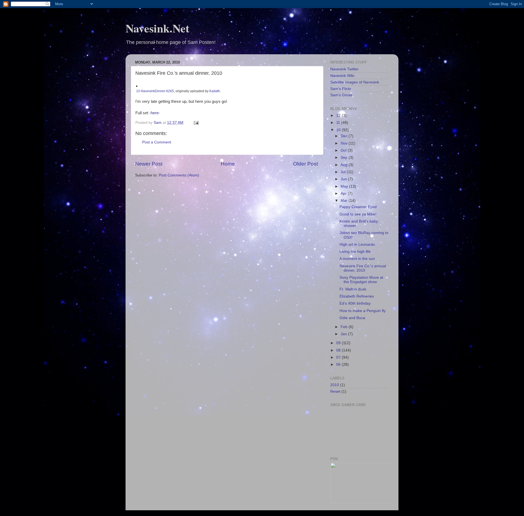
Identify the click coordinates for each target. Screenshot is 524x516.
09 (339, 343)
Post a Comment (156, 142)
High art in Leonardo (357, 244)
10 (339, 130)
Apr (344, 193)
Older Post (305, 164)
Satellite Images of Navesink (354, 82)
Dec (345, 136)
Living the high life (355, 252)
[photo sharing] (136, 85)
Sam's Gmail (341, 95)
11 (338, 123)
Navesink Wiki (342, 76)
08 (339, 350)
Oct (344, 150)
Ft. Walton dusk (353, 289)
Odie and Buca (352, 318)
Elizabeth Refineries (357, 296)
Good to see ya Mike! (358, 214)
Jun (344, 179)
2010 (334, 385)
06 (339, 364)
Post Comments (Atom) (179, 175)
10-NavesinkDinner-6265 (155, 91)
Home (228, 164)
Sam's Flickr (340, 89)
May (345, 186)
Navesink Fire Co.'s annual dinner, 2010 (363, 268)
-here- (154, 113)
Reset (335, 391)
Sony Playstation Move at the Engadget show (361, 279)
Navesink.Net (157, 28)
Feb (345, 327)
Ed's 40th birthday (355, 303)
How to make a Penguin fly (363, 311)
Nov (345, 143)
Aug (345, 165)
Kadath (214, 91)
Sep (345, 157)
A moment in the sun (357, 259)
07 (339, 357)
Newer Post (148, 164)
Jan (344, 334)
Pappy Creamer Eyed (358, 207)
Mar (345, 201)
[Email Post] (196, 123)
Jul (344, 172)
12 (339, 115)
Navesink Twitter (344, 69)
